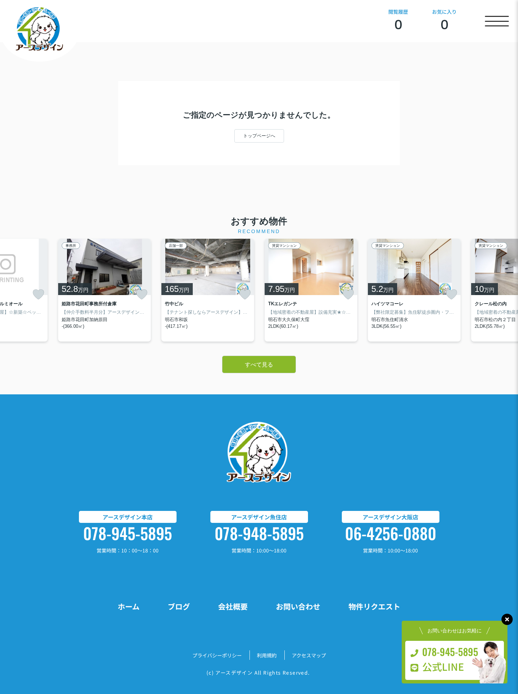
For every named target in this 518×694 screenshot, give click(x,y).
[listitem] (104, 290)
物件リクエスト (374, 606)
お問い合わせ (298, 606)
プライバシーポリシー (217, 655)
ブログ (179, 606)
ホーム (129, 606)
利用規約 (267, 655)
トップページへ (259, 135)
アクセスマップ (309, 655)
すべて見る (259, 365)
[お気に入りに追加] (38, 294)
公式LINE (443, 666)
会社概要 (233, 606)
